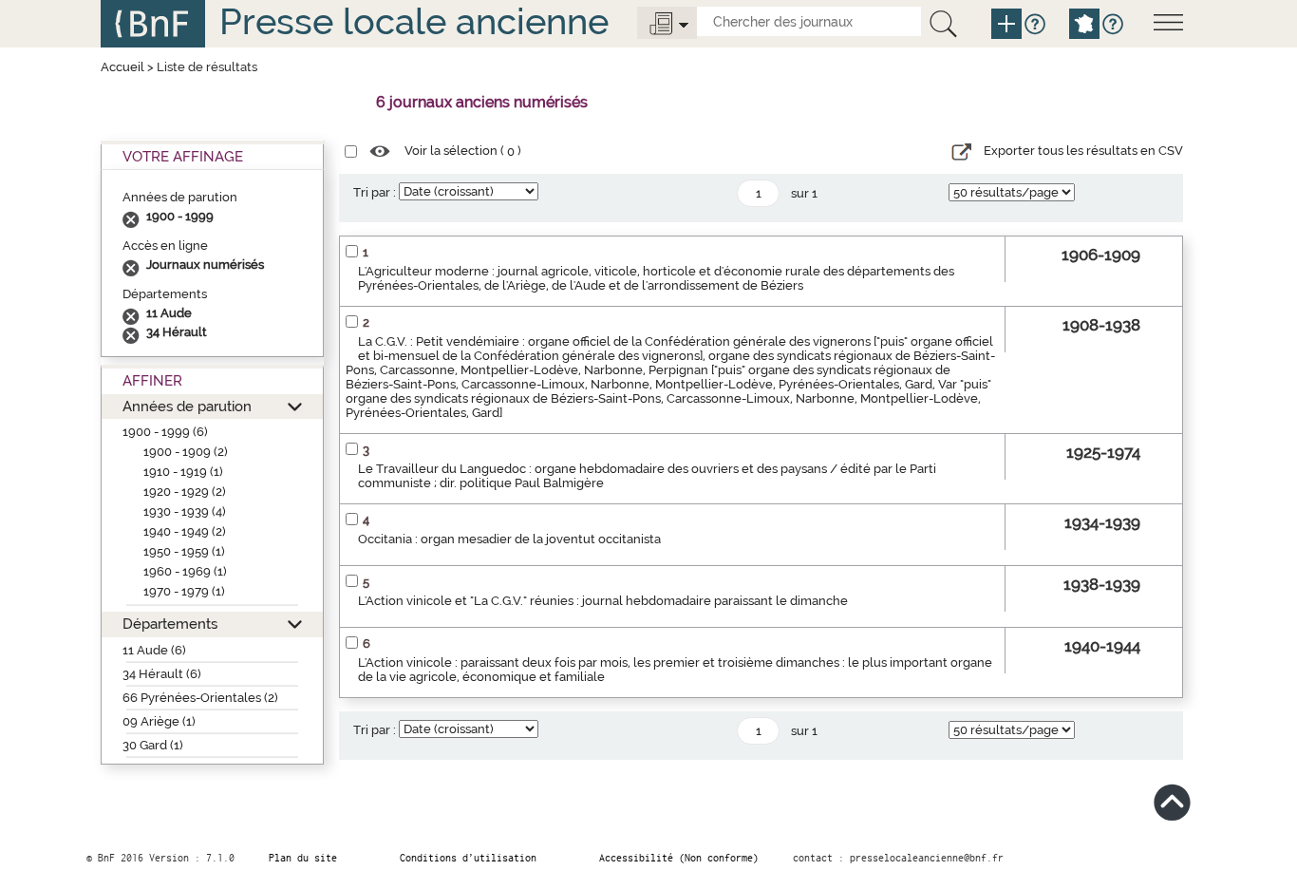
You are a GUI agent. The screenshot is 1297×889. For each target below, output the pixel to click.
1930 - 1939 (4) (184, 511)
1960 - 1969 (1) (185, 571)
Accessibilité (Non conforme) (679, 857)
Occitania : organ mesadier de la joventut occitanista (509, 539)
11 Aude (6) (154, 650)
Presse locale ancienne (414, 21)
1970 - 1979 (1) (184, 591)
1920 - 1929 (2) (184, 491)
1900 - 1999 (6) (165, 432)
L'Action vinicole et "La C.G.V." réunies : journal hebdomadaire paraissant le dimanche (603, 601)
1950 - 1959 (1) (184, 551)
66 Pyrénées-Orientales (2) (200, 697)
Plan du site (303, 857)
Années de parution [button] (187, 406)
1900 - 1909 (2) (185, 451)
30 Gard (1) (152, 745)
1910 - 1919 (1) (183, 471)
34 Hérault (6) (161, 674)
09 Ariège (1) (159, 721)
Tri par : (374, 192)
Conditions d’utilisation (468, 857)
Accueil (122, 67)
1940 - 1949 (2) (184, 531)
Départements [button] (169, 623)
